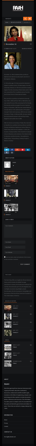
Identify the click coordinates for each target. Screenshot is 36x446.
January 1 (7, 186)
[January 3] (11, 208)
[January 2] (11, 194)
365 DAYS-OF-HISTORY (27, 48)
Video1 (14, 363)
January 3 (7, 214)
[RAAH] (18, 10)
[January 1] (11, 179)
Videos (7, 340)
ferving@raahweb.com (10, 436)
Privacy (6, 423)
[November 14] (18, 34)
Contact (6, 426)
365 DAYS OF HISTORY (10, 301)
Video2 (15, 355)
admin (7, 48)
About (5, 420)
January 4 (15, 332)
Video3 (15, 347)
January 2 (7, 200)
